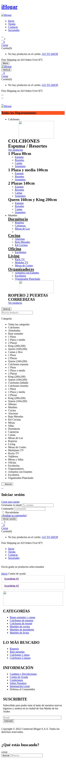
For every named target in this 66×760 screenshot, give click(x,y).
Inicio (4, 573)
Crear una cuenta (10, 501)
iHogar (9, 7)
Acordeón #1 (11, 578)
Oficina (14, 249)
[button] (33, 42)
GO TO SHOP (50, 54)
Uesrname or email (11, 505)
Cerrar (4, 45)
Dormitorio (18, 219)
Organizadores (21, 269)
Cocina (14, 235)
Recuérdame (12, 512)
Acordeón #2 (11, 585)
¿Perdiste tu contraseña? (14, 515)
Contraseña (7, 508)
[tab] (33, 578)
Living (13, 256)
